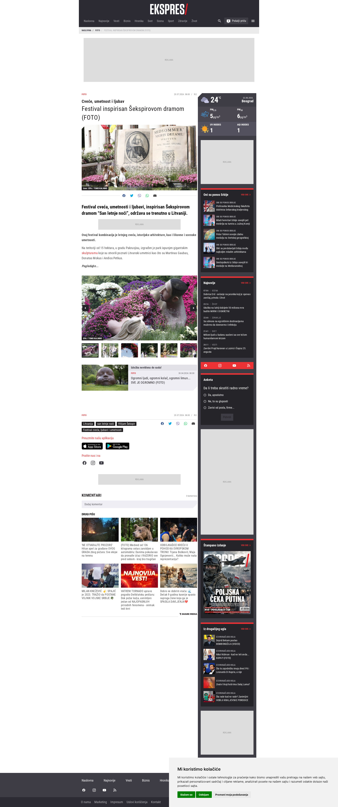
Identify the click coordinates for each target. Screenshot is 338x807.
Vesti (116, 21)
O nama (86, 802)
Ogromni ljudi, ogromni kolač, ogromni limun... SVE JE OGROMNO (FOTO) (139, 378)
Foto (97, 30)
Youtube (101, 463)
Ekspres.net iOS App (92, 446)
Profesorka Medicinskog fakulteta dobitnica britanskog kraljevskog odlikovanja (227, 206)
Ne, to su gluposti (218, 401)
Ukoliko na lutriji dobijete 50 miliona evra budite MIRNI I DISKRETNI (227, 307)
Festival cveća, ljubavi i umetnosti (102, 430)
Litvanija (88, 423)
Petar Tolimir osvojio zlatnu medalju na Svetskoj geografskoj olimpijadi (227, 234)
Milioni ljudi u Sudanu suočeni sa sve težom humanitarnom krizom (227, 334)
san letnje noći (105, 423)
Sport (171, 21)
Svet (150, 21)
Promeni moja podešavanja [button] (231, 794)
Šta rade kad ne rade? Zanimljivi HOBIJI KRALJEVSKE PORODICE (227, 696)
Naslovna (89, 21)
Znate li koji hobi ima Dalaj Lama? (227, 682)
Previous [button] (85, 308)
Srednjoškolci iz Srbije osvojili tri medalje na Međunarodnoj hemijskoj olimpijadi (227, 262)
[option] (139, 308)
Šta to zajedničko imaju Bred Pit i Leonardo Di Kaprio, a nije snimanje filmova (227, 668)
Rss (248, 365)
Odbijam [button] (204, 794)
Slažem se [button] (186, 794)
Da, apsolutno (216, 395)
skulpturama (90, 253)
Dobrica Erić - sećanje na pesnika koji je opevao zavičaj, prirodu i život (227, 294)
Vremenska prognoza (227, 100)
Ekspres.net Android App (117, 446)
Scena (160, 21)
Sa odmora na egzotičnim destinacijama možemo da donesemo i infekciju (227, 321)
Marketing (100, 802)
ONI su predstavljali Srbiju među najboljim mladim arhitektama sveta (227, 248)
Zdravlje (182, 21)
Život (194, 21)
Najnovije (104, 21)
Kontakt (156, 802)
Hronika (139, 21)
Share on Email (155, 195)
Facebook (84, 463)
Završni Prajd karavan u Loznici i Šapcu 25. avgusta (227, 348)
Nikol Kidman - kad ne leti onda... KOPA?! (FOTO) (227, 654)
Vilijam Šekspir (126, 423)
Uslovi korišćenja (137, 802)
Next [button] (193, 308)
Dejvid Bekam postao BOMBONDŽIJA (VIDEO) (227, 640)
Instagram (93, 463)
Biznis (127, 21)
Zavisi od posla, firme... (221, 407)
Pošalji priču (239, 20)
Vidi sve (244, 194)
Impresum (116, 802)
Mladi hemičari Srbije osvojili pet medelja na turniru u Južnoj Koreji (227, 220)
